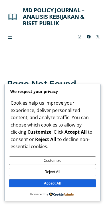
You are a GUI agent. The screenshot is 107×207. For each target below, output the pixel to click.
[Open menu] (10, 36)
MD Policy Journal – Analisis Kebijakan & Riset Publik (53, 16)
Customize (52, 160)
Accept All (52, 183)
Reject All (52, 172)
